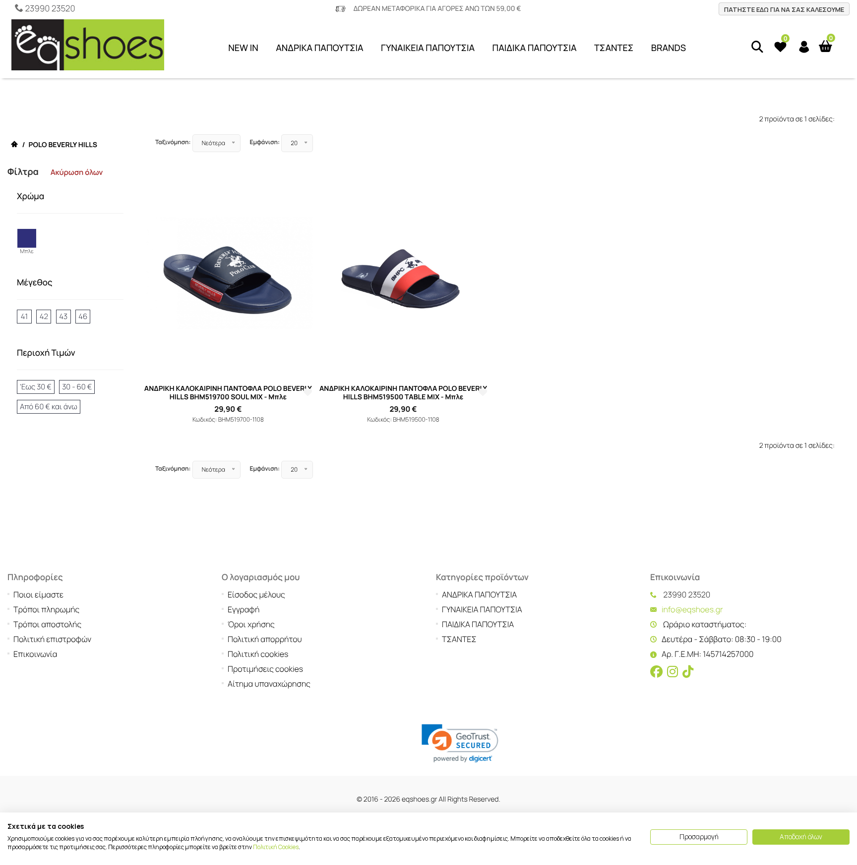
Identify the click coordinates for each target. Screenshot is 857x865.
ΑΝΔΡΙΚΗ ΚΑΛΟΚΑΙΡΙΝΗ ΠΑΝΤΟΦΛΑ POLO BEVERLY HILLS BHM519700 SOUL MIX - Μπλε (228, 393)
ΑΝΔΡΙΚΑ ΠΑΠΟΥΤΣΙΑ (320, 48)
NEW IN (243, 48)
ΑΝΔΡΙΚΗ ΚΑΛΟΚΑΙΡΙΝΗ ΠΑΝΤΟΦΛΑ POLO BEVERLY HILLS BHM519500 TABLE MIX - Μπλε (403, 393)
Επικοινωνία (35, 654)
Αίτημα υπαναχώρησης (269, 683)
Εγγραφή (243, 609)
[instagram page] (672, 672)
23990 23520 (50, 8)
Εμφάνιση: (264, 142)
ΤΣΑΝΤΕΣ (613, 48)
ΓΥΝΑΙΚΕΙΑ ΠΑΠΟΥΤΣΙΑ (428, 48)
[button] (460, 743)
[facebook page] (656, 672)
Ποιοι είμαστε (38, 594)
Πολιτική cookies (258, 654)
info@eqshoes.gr (692, 609)
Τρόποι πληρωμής (46, 609)
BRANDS (668, 48)
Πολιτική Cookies (276, 847)
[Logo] (87, 47)
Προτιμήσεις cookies (265, 668)
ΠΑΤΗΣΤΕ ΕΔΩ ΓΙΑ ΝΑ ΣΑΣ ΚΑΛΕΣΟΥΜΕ (784, 9)
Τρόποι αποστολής (47, 624)
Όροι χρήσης (251, 624)
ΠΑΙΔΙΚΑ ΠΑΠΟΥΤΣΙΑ (534, 48)
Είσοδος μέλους (256, 594)
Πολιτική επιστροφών (52, 639)
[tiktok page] (687, 672)
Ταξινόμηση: (172, 142)
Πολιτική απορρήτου (265, 639)
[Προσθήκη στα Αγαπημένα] (308, 392)
